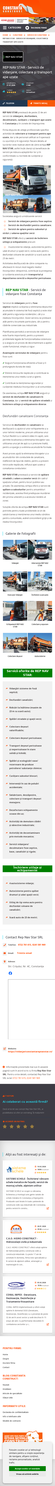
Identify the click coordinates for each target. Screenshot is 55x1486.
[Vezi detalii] (48, 1208)
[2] (11, 1126)
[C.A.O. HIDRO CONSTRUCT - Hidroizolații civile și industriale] (16, 1229)
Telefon (9, 103)
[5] (32, 1126)
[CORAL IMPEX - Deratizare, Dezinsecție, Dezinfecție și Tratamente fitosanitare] (16, 1285)
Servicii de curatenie (37, 35)
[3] (18, 1126)
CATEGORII (14, 27)
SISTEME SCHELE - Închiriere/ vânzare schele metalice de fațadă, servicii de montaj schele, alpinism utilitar (27, 1182)
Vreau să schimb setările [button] (27, 1474)
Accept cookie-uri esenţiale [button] (27, 1468)
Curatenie (17, 35)
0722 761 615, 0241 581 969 (26, 1078)
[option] (27, 20)
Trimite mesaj (40, 103)
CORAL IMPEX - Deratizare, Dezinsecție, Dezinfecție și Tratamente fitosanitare (21, 1298)
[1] (5, 1126)
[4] (25, 1126)
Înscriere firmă (39, 28)
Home (5, 35)
